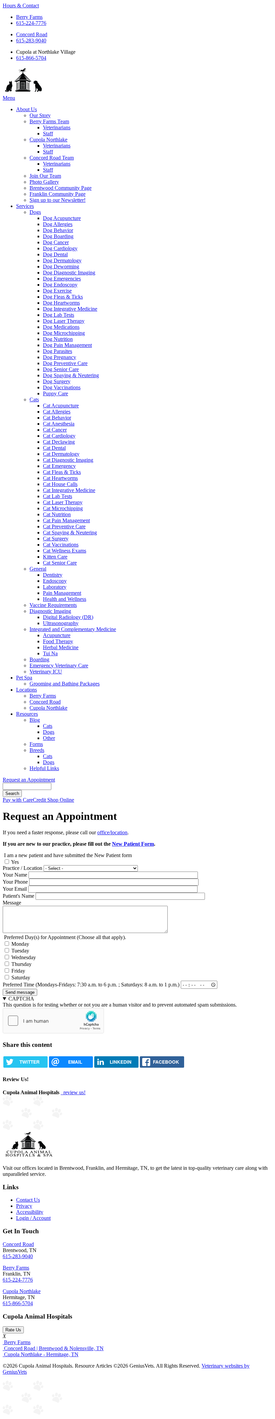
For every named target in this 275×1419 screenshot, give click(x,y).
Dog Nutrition (58, 339)
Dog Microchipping (64, 333)
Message (12, 902)
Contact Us (28, 1200)
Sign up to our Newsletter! (58, 200)
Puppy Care (55, 393)
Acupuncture (56, 635)
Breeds (37, 750)
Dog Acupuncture (62, 218)
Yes (15, 862)
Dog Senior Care (61, 369)
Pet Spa (24, 677)
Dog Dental (55, 254)
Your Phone (15, 882)
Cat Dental (54, 448)
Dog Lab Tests (58, 315)
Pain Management (62, 593)
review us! (74, 1092)
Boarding (39, 659)
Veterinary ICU (46, 671)
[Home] (23, 92)
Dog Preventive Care (65, 363)
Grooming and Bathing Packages (65, 683)
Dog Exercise (57, 291)
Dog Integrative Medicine (70, 309)
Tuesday (20, 951)
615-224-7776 (31, 23)
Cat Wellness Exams (64, 550)
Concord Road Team (52, 158)
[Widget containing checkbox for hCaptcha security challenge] (53, 1020)
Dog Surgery (56, 381)
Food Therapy (58, 641)
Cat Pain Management (66, 520)
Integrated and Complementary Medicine (73, 629)
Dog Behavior (58, 230)
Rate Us (13, 1329)
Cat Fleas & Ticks (62, 472)
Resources (27, 714)
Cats (34, 399)
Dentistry (52, 575)
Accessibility (29, 1212)
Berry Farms (29, 17)
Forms (36, 744)
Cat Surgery (55, 538)
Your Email (15, 889)
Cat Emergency (59, 466)
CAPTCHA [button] (21, 999)
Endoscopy (55, 581)
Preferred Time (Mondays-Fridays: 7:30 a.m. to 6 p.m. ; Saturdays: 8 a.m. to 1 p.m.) (91, 984)
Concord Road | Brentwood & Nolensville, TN (53, 1348)
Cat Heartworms (60, 478)
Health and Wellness (64, 599)
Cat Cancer (55, 430)
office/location (112, 832)
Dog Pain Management (67, 345)
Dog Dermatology (62, 260)
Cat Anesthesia (58, 424)
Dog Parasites (57, 351)
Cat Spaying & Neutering (70, 532)
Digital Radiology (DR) (68, 617)
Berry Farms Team (49, 121)
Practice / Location (22, 868)
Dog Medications (61, 327)
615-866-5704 (31, 58)
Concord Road (31, 34)
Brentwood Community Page (61, 188)
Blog (35, 720)
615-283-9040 (31, 40)
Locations (26, 690)
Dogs (35, 212)
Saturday (20, 977)
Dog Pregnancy (59, 357)
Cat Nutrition (57, 514)
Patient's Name (18, 896)
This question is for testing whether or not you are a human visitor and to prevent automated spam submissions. (120, 1002)
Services (25, 206)
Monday (20, 944)
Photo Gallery (44, 182)
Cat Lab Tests (57, 496)
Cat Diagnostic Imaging (68, 460)
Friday (18, 971)
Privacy (24, 1206)
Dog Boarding (58, 236)
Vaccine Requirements (53, 605)
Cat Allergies (56, 411)
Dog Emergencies (62, 278)
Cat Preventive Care (64, 526)
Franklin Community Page (58, 194)
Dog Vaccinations (61, 387)
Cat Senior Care (60, 563)
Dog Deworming (61, 266)
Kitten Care (55, 557)
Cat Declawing (59, 442)
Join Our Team (45, 176)
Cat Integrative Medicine (69, 490)
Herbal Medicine (60, 647)
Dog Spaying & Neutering (71, 375)
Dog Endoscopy (60, 284)
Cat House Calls (60, 484)
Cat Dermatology (61, 454)
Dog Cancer (56, 242)
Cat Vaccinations (60, 544)
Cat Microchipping (63, 508)
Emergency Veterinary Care (59, 665)
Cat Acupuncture (61, 405)
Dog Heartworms (61, 303)
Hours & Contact (21, 5)
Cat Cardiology (59, 436)
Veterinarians (56, 127)
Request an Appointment (29, 780)
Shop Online (60, 800)
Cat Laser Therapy (62, 502)
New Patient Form (133, 844)
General (38, 569)
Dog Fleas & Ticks (63, 297)
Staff (48, 133)
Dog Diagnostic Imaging (69, 272)
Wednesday (23, 957)
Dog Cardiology (60, 248)
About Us (26, 109)
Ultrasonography (60, 623)
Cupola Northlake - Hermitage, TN (40, 1354)
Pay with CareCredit (25, 800)
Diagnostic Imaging (50, 611)
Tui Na (50, 653)
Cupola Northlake (48, 139)
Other (49, 738)
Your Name (15, 875)
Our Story (40, 115)
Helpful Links (44, 768)
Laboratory (54, 587)
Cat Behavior (57, 417)
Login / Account (33, 1218)
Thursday (21, 964)
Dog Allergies (57, 224)
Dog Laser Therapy (64, 321)
